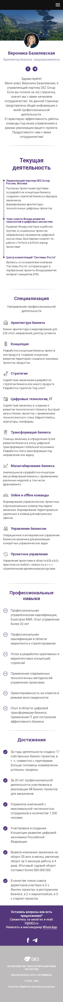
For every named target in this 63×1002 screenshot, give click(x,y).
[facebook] (28, 68)
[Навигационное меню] (58, 4)
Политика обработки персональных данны (31, 986)
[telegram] (35, 68)
